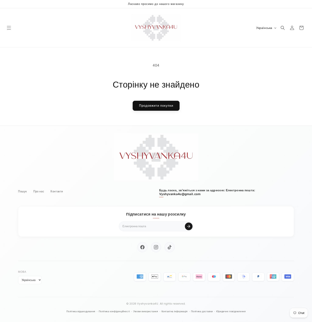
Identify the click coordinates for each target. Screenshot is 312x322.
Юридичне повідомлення (231, 311)
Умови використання (145, 311)
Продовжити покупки (156, 106)
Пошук (22, 191)
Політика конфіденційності (114, 311)
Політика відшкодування (80, 311)
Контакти (57, 191)
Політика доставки (202, 311)
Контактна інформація (175, 311)
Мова (22, 272)
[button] (9, 28)
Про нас (38, 191)
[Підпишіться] (189, 226)
